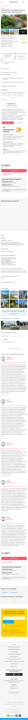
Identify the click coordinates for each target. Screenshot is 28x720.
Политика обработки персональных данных (14, 661)
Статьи (14, 644)
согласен (8, 625)
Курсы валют (14, 666)
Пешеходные (5, 592)
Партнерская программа (17, 702)
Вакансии (17, 704)
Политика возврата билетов (14, 654)
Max (17, 686)
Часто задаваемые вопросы (14, 647)
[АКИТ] (17, 716)
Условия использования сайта (14, 659)
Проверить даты (14, 170)
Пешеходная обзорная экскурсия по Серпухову (13, 448)
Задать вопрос (8, 122)
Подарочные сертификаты (14, 649)
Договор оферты (14, 656)
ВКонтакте (12, 686)
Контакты (14, 706)
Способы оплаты (14, 663)
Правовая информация (8, 704)
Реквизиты (22, 704)
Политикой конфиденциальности (10, 634)
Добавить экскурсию (14, 692)
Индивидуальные (14, 592)
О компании (8, 702)
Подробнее (20, 122)
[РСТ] (20, 716)
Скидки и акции (14, 651)
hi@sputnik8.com (14, 688)
